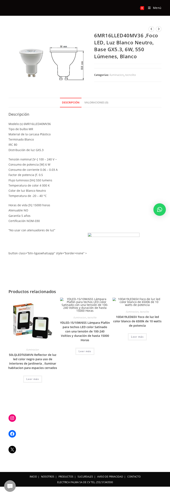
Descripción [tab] (70, 102)
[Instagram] (12, 418)
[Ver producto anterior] (151, 29)
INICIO (33, 476)
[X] (12, 449)
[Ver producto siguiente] (159, 29)
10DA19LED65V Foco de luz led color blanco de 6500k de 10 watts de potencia (137, 321)
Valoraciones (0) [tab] (96, 102)
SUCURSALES (85, 476)
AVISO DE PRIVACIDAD (110, 476)
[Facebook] (12, 434)
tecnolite (130, 75)
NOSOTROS (47, 476)
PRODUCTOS (65, 476)
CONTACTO (134, 476)
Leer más (32, 379)
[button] (159, 209)
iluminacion (116, 75)
